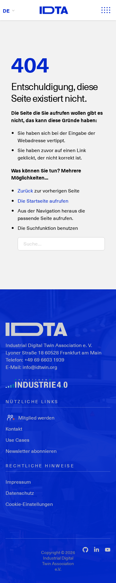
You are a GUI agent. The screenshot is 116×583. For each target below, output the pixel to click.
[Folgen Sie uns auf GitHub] (85, 549)
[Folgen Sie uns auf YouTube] (107, 549)
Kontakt (14, 428)
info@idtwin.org (40, 366)
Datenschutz (20, 492)
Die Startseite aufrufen (43, 200)
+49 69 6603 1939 (44, 359)
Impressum (18, 481)
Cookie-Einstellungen (29, 503)
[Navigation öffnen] (105, 10)
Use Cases (17, 439)
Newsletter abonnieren (31, 450)
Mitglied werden (36, 417)
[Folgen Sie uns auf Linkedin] (96, 549)
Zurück (25, 190)
